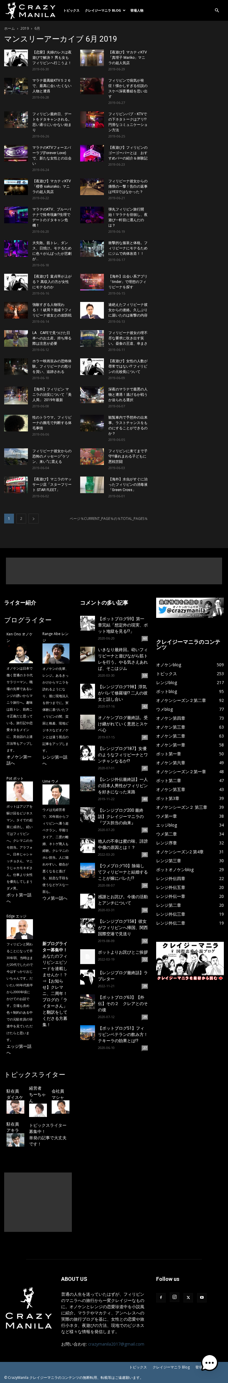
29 (145, 986)
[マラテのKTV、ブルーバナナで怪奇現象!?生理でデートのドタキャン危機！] (16, 215)
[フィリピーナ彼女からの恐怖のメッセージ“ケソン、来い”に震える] (16, 456)
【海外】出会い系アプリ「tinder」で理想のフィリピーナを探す (128, 281)
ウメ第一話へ (54, 898)
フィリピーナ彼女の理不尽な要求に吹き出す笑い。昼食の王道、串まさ (128, 338)
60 (145, 638)
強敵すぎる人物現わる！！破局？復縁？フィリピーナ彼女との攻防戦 (52, 310)
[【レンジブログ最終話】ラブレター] (87, 977)
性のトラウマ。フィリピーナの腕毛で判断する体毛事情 (52, 422)
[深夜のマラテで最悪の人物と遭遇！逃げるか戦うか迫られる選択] (92, 395)
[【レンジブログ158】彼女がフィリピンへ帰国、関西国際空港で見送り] (87, 925)
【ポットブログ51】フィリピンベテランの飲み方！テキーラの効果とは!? (123, 1034)
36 (145, 830)
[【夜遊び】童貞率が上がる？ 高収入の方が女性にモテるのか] (16, 282)
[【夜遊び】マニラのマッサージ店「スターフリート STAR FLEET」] (16, 485)
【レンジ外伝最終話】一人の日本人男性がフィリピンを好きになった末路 (123, 785)
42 (145, 706)
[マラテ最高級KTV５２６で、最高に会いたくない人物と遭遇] (16, 86)
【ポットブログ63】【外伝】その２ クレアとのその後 (123, 1003)
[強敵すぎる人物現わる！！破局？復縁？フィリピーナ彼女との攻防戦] (16, 310)
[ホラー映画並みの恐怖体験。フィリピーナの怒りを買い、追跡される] (16, 366)
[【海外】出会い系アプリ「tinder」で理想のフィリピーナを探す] (92, 282)
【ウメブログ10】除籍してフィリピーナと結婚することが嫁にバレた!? (123, 872)
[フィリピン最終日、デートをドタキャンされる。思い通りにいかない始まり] (16, 119)
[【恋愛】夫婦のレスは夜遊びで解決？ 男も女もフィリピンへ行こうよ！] (16, 58)
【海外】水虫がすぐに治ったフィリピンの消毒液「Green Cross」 (128, 484)
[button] (217, 10)
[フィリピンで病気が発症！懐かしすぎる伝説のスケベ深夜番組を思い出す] (92, 86)
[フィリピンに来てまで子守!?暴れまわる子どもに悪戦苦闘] (92, 456)
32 (145, 941)
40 (145, 799)
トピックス (71, 10)
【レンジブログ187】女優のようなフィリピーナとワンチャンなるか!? (123, 754)
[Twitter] (188, 1298)
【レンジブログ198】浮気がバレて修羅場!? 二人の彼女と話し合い (123, 693)
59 (145, 675)
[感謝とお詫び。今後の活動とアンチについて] (87, 901)
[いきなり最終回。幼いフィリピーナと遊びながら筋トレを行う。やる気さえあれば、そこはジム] (87, 654)
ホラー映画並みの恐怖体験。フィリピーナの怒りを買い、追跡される (52, 366)
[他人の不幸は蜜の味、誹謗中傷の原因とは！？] (87, 845)
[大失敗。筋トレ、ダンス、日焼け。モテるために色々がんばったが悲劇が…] (16, 248)
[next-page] (33, 518)
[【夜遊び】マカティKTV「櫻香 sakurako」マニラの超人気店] (16, 186)
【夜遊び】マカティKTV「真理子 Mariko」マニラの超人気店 (127, 57)
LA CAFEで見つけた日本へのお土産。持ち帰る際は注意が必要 (52, 338)
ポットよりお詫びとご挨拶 (123, 952)
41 (145, 737)
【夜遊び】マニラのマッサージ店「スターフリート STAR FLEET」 (52, 484)
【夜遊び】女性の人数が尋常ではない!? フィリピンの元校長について (128, 366)
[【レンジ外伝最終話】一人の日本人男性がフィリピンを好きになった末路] (87, 783)
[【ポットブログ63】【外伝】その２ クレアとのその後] (87, 1001)
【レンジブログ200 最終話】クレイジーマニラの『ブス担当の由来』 (121, 816)
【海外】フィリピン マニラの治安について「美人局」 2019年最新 (52, 394)
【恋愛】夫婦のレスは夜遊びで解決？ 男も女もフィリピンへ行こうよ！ (52, 57)
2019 (24, 28)
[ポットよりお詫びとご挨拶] (87, 956)
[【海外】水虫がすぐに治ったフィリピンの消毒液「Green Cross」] (92, 485)
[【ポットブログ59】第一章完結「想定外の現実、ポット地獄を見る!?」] (87, 623)
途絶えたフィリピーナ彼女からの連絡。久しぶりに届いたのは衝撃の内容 (128, 310)
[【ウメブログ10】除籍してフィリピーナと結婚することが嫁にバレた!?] (87, 870)
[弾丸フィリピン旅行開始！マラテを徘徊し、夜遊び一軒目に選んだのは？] (92, 215)
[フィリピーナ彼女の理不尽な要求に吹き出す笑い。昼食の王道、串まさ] (92, 338)
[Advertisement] (114, 571)
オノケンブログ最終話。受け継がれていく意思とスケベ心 (123, 723)
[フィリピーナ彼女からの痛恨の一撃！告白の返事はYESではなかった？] (92, 186)
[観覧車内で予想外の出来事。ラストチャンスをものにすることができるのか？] (92, 423)
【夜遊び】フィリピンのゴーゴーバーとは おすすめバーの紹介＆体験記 (128, 152)
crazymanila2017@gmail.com (116, 1344)
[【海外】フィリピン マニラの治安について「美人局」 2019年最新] (16, 395)
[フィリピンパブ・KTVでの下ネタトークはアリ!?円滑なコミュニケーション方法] (92, 119)
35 (145, 854)
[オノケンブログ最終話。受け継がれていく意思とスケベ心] (87, 722)
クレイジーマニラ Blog (103, 10)
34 (145, 885)
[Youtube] (202, 1298)
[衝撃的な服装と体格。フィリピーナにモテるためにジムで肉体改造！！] (92, 248)
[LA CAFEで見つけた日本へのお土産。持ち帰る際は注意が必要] (16, 338)
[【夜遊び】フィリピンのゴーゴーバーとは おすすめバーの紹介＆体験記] (92, 153)
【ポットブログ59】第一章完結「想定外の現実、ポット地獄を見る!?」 (123, 625)
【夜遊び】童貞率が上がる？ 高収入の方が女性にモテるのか (52, 281)
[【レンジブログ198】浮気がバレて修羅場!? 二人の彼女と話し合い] (87, 691)
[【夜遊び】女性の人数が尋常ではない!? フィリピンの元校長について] (92, 366)
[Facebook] (161, 1298)
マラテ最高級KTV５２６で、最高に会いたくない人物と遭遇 (52, 85)
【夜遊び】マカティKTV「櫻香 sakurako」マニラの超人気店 (51, 186)
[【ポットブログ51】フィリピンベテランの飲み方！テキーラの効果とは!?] (87, 1032)
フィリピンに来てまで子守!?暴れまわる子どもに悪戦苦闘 (128, 456)
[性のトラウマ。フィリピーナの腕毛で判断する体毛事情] (16, 423)
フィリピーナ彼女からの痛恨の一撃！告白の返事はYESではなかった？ (128, 186)
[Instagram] (174, 1297)
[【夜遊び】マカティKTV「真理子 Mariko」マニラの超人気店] (92, 58)
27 (145, 1048)
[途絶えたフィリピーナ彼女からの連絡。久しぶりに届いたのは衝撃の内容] (92, 310)
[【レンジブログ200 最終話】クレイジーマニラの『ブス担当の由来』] (87, 814)
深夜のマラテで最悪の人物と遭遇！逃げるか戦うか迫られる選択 (128, 394)
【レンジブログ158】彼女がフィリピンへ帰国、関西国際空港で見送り (123, 927)
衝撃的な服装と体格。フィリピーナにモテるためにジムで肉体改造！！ (128, 248)
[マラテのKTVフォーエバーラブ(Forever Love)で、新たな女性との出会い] (16, 153)
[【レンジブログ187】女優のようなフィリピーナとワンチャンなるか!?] (87, 753)
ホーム (9, 28)
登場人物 (136, 10)
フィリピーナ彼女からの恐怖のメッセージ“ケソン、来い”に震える (52, 456)
